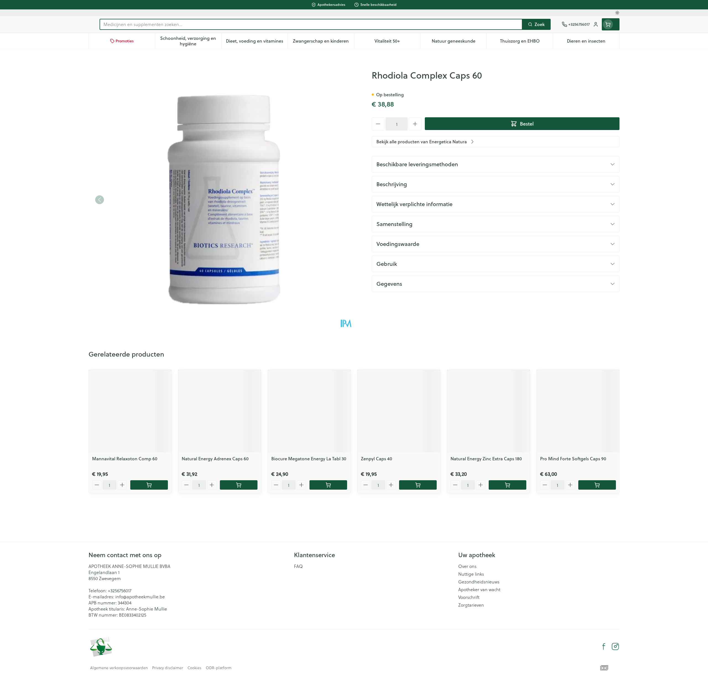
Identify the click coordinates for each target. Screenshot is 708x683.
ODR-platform (218, 668)
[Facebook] (604, 646)
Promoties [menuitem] (125, 41)
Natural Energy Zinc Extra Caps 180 (486, 458)
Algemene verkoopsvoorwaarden (119, 668)
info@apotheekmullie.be (140, 596)
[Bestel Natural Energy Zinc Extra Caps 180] (507, 485)
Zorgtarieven (471, 605)
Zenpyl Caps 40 (376, 458)
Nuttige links (471, 574)
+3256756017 (119, 590)
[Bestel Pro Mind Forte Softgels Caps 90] (597, 485)
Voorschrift (469, 597)
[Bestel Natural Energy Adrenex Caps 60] (238, 485)
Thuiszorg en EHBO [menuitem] (526, 42)
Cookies (194, 668)
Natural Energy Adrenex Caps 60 (215, 458)
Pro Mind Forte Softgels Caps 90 (573, 458)
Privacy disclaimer (167, 668)
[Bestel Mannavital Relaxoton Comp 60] (149, 485)
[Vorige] (99, 199)
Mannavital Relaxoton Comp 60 (124, 458)
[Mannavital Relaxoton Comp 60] (130, 411)
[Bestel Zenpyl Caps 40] (418, 485)
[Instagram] (615, 646)
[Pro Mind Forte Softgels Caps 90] (578, 411)
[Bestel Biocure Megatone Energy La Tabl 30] (328, 485)
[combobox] (311, 24)
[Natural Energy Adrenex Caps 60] (219, 411)
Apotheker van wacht (479, 589)
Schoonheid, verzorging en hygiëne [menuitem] (190, 41)
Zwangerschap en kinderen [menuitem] (323, 42)
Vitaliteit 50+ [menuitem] (397, 42)
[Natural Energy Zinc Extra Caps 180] (488, 411)
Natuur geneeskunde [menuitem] (459, 42)
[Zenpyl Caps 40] (399, 411)
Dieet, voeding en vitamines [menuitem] (257, 42)
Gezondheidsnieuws (478, 582)
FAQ (298, 566)
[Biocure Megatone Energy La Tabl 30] (309, 411)
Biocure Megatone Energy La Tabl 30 (308, 458)
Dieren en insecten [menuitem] (593, 42)
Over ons (467, 566)
